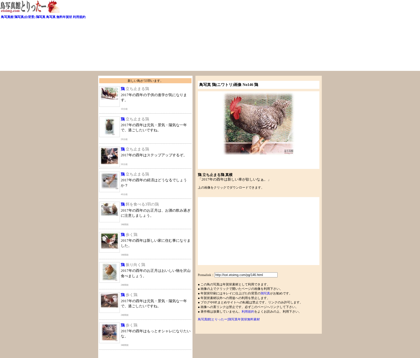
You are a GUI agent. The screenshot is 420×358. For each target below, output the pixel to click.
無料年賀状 (64, 17)
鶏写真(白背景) (24, 17)
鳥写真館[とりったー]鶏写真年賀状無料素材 (229, 319)
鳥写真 (51, 17)
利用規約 (79, 17)
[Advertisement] (154, 37)
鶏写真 (40, 17)
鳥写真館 (7, 17)
